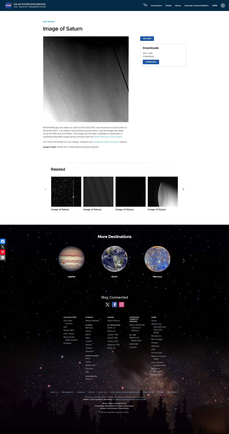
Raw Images (49, 22)
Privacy (91, 392)
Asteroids (133, 344)
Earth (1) (111, 328)
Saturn (89, 345)
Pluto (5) (111, 348)
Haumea (89, 369)
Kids (153, 349)
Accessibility (173, 392)
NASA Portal (148, 392)
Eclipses (67, 343)
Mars (88, 338)
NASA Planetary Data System (108, 137)
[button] (214, 5)
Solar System (70, 317)
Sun (65, 327)
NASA (9, 5)
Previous (45, 189)
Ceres (88, 362)
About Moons (113, 321)
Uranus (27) (112, 341)
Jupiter (71, 277)
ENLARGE (147, 38)
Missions (155, 346)
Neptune (90, 351)
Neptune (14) (113, 345)
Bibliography (67, 392)
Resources (156, 336)
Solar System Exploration (30, 3)
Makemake (91, 365)
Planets (89, 317)
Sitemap (160, 392)
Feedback (81, 392)
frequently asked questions (106, 142)
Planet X (89, 379)
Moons (110, 317)
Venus (88, 331)
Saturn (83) (112, 338)
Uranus (89, 348)
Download (151, 62)
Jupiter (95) (112, 335)
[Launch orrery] (145, 6)
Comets (133, 347)
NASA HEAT (157, 375)
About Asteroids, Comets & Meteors (137, 328)
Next (183, 189)
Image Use (102, 392)
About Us (54, 392)
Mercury (157, 277)
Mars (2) (111, 331)
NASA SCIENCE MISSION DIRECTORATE (125, 392)
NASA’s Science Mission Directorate (130, 399)
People (154, 343)
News (154, 321)
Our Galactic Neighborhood (30, 7)
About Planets (92, 321)
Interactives (156, 353)
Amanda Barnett (120, 403)
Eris (87, 372)
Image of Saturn (60, 209)
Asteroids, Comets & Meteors (134, 319)
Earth (115, 277)
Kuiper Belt (69, 330)
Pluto (88, 359)
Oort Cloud (69, 334)
